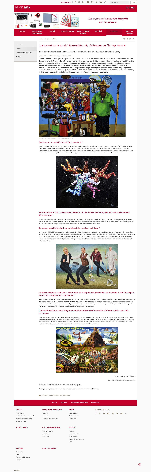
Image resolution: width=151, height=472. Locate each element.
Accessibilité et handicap (76, 439)
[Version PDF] (130, 39)
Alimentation (72, 418)
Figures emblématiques (24, 52)
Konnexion (17, 470)
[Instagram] (92, 2)
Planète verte (22, 428)
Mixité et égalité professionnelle (25, 416)
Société (72, 428)
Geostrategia (46, 436)
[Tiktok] (105, 2)
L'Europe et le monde (51, 428)
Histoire (18, 56)
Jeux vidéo (19, 45)
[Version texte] (127, 39)
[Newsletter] (101, 2)
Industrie (45, 413)
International (46, 434)
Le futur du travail (21, 421)
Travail (19, 409)
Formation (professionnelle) (24, 418)
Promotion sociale (74, 434)
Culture (47, 39)
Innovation (46, 416)
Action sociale (73, 436)
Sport (70, 442)
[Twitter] (79, 2)
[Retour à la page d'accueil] (26, 8)
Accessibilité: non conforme (79, 402)
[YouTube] (87, 2)
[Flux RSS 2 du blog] (96, 2)
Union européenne (48, 431)
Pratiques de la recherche (50, 418)
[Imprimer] (124, 39)
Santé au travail (73, 416)
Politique (71, 431)
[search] (119, 2)
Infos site (54, 402)
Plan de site (64, 402)
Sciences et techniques (52, 409)
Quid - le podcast (49, 448)
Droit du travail (20, 413)
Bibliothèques (95, 402)
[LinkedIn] (83, 2)
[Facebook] (75, 2)
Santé (71, 409)
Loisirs (54, 39)
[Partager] (133, 39)
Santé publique (73, 413)
